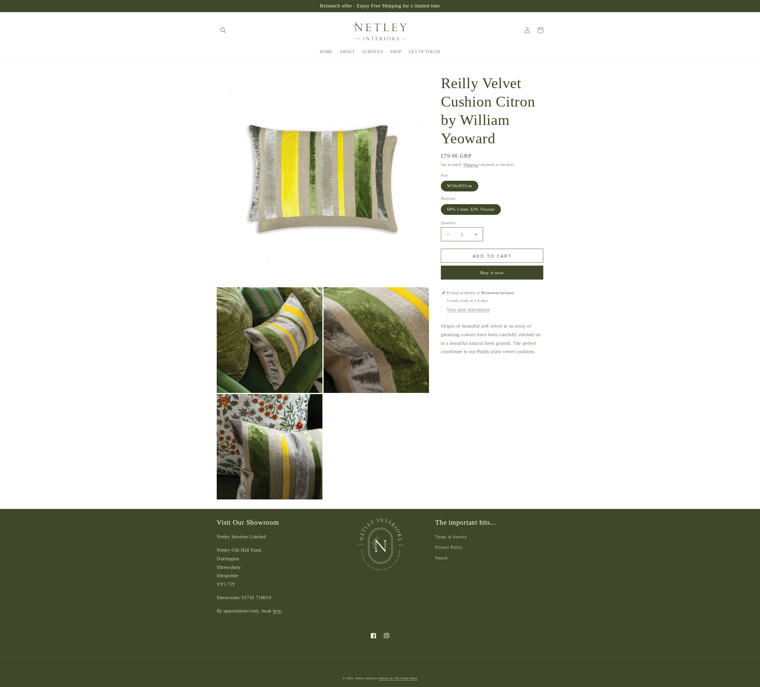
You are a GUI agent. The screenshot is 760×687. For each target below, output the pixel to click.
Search (441, 558)
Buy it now (492, 272)
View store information (468, 309)
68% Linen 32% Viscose (471, 209)
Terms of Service (451, 537)
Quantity (448, 222)
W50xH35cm (459, 186)
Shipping (470, 165)
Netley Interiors (366, 678)
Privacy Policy (448, 547)
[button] (223, 30)
